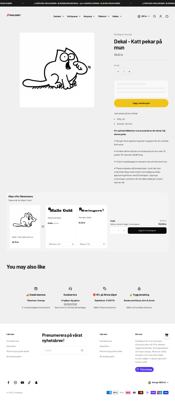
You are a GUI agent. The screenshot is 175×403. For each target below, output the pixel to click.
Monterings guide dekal (18, 351)
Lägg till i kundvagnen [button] (147, 230)
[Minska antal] (118, 71)
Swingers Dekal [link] (85, 217)
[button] (113, 230)
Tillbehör (102, 16)
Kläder (116, 16)
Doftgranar (72, 16)
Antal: (117, 65)
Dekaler (57, 16)
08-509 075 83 (70, 304)
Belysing (88, 16)
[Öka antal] (129, 71)
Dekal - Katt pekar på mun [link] (22, 237)
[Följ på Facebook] (8, 382)
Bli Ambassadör (14, 356)
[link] (25, 220)
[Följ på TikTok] (29, 382)
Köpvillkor (11, 346)
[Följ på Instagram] (15, 382)
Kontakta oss (13, 341)
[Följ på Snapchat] (36, 382)
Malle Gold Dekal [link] (54, 218)
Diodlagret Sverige (123, 34)
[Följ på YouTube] (22, 382)
